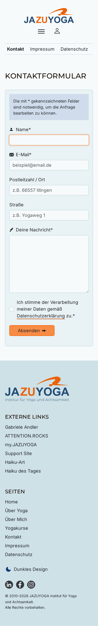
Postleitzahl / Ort (27, 179)
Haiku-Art (15, 462)
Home (11, 501)
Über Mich (16, 519)
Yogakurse (16, 528)
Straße (16, 204)
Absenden (29, 330)
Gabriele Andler (21, 427)
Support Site (18, 453)
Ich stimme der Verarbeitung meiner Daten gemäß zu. (53, 309)
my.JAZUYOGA (21, 444)
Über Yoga (16, 510)
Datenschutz (74, 49)
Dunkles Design (31, 569)
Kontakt (15, 49)
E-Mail (20, 155)
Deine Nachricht (31, 230)
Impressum (42, 49)
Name (20, 130)
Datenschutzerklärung (41, 315)
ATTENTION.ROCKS (26, 435)
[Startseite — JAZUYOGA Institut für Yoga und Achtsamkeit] (37, 388)
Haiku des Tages (23, 471)
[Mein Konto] (57, 31)
